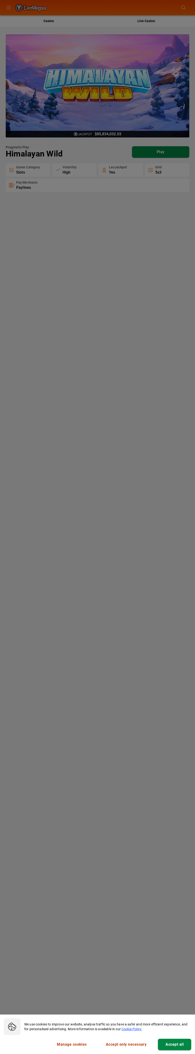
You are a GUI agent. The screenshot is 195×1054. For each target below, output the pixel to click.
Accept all (175, 1044)
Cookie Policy (131, 1029)
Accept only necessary (126, 1044)
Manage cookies (72, 1044)
